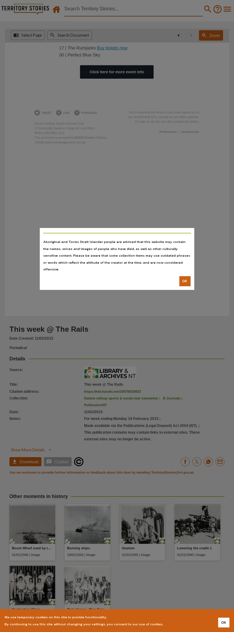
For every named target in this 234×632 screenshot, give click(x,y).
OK (184, 281)
